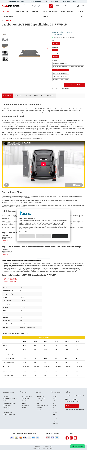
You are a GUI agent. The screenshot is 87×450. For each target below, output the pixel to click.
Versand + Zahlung (42, 405)
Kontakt (39, 410)
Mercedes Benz (57, 410)
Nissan (55, 412)
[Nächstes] (47, 49)
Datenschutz (45, 446)
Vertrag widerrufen (71, 406)
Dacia (54, 398)
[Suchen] (51, 6)
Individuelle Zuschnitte (9, 414)
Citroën (55, 396)
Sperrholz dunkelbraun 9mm (60, 70)
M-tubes (24, 407)
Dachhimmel (6, 401)
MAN (54, 407)
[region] (25, 49)
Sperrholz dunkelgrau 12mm (60, 79)
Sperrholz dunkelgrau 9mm (60, 76)
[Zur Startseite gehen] (11, 6)
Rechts (55, 50)
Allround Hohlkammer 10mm (60, 63)
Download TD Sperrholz (10, 281)
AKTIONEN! (40, 401)
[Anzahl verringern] (54, 85)
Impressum (37, 446)
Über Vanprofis (41, 398)
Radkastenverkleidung (9, 403)
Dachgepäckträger (27, 396)
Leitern (24, 403)
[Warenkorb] (83, 6)
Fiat (54, 401)
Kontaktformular (79, 409)
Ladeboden (6, 396)
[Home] (2, 20)
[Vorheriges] (11, 49)
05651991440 (5, 240)
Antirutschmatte (7, 412)
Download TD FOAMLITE (10, 280)
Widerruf (39, 407)
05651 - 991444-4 (71, 399)
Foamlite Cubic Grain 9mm (60, 66)
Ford (54, 403)
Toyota (54, 421)
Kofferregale (6, 410)
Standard (55, 56)
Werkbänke (6, 407)
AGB (51, 446)
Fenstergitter (25, 398)
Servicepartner (41, 396)
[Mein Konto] (78, 6)
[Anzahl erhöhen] (62, 85)
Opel (54, 414)
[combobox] (36, 6)
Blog (38, 403)
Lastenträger (25, 405)
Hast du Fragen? (79, 446)
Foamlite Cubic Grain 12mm (76, 66)
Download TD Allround (10, 278)
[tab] (6, 96)
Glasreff (24, 401)
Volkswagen (56, 423)
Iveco (54, 405)
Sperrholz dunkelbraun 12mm (60, 73)
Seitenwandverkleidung (10, 398)
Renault (55, 419)
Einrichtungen (7, 405)
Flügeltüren (56, 43)
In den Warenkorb (75, 85)
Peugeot (55, 417)
